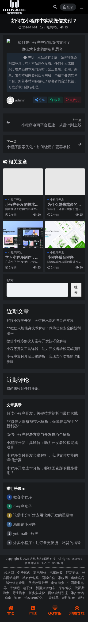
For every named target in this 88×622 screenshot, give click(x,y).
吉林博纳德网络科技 (42, 559)
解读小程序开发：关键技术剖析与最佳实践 (40, 320)
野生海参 (19, 593)
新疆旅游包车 (45, 588)
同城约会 (48, 577)
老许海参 (57, 582)
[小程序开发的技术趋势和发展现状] (23, 181)
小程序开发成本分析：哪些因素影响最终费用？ (42, 470)
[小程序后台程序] (65, 234)
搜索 (10, 280)
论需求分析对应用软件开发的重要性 (43, 515)
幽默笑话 (77, 577)
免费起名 (23, 572)
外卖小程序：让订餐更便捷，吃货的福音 (47, 542)
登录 (70, 7)
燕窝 (8, 597)
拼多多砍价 (37, 593)
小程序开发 (51, 27)
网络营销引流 (58, 593)
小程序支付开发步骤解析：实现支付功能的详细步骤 (42, 457)
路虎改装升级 (38, 582)
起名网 (9, 572)
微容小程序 (22, 497)
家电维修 (39, 572)
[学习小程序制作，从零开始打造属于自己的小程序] (23, 234)
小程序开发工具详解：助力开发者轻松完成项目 (43, 348)
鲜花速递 (72, 572)
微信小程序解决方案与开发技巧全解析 (36, 340)
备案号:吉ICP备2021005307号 (44, 563)
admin (20, 100)
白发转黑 (52, 597)
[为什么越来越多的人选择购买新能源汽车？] (65, 181)
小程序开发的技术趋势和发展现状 (22, 206)
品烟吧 (15, 588)
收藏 (57, 100)
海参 (17, 597)
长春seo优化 (33, 597)
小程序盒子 (22, 506)
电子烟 (28, 588)
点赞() (74, 100)
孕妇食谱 (77, 593)
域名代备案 (30, 577)
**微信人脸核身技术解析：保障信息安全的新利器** (42, 423)
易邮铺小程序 (24, 524)
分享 (42, 100)
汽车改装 (56, 572)
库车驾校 (65, 588)
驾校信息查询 (15, 582)
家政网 (63, 577)
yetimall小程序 (25, 533)
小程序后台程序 (60, 257)
